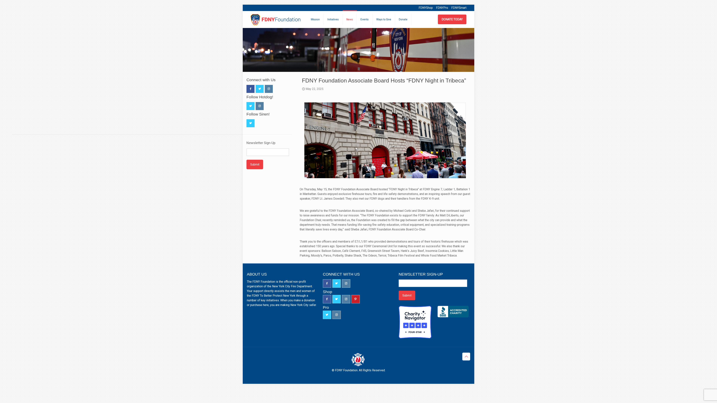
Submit (254, 164)
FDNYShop (426, 8)
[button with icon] (250, 89)
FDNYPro (442, 8)
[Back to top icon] (466, 356)
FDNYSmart (458, 8)
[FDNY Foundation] (276, 19)
